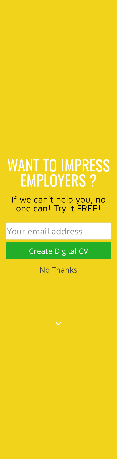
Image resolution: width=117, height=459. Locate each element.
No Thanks (58, 269)
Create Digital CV (58, 251)
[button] (58, 172)
